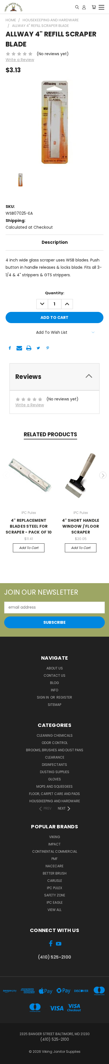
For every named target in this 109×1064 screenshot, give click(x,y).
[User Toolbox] (84, 7)
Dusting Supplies (54, 771)
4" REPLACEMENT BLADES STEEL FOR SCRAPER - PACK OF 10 (29, 526)
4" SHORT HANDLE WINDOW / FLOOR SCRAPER (80, 526)
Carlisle (54, 880)
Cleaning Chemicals (55, 735)
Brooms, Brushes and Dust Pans (54, 750)
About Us (54, 668)
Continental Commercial (54, 851)
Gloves (54, 779)
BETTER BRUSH (55, 873)
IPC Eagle (55, 902)
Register (64, 697)
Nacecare (54, 866)
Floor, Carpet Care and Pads (54, 793)
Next (102, 475)
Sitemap (54, 704)
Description (55, 242)
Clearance (54, 757)
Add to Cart (28, 547)
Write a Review (20, 59)
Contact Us (54, 675)
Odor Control (55, 742)
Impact (54, 844)
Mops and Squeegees (54, 786)
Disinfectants (54, 764)
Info (54, 690)
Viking (54, 836)
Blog (54, 682)
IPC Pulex (54, 887)
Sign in (43, 697)
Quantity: (54, 293)
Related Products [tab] (50, 434)
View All (54, 909)
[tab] (54, 376)
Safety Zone (54, 895)
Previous (6, 475)
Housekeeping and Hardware (54, 801)
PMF (54, 858)
